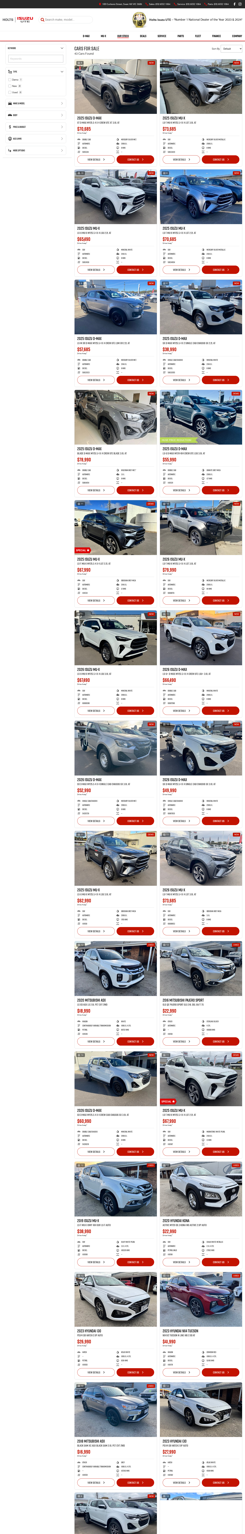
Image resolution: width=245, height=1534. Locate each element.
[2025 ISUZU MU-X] (201, 86)
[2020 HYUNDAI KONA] (201, 1189)
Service (162, 36)
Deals (143, 36)
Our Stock (123, 36)
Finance (216, 36)
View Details (94, 159)
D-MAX (86, 36)
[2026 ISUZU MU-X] (201, 527)
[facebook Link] (234, 4)
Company (237, 36)
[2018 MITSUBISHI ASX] (116, 1409)
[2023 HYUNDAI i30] (116, 1299)
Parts (181, 36)
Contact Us (133, 159)
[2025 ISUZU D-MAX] (116, 86)
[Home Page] (18, 19)
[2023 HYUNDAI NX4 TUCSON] (201, 1299)
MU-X (103, 36)
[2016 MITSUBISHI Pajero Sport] (201, 968)
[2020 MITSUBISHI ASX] (116, 968)
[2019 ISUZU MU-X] (116, 1189)
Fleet (198, 36)
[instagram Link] (240, 4)
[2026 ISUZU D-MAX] (201, 637)
